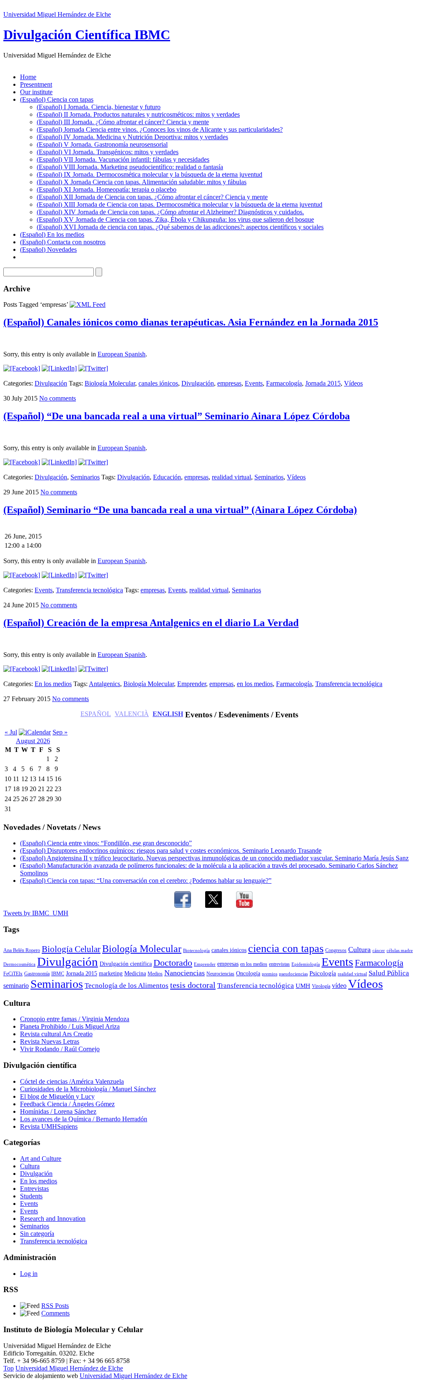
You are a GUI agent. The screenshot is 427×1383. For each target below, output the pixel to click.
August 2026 (33, 740)
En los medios (53, 683)
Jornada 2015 (323, 383)
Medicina (135, 973)
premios (269, 974)
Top (8, 1368)
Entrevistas (34, 1188)
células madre (400, 950)
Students (31, 1196)
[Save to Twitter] (93, 368)
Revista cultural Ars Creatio (56, 1033)
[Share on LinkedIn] (59, 368)
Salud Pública (389, 973)
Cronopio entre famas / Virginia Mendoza (74, 1018)
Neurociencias (220, 974)
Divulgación (51, 383)
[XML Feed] (87, 304)
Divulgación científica (126, 964)
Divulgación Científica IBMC (86, 34)
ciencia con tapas (286, 948)
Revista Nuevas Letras (49, 1041)
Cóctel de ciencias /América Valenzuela (72, 1081)
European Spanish (122, 354)
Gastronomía (37, 974)
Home (28, 76)
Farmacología (284, 383)
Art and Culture (40, 1158)
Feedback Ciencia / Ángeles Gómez (67, 1103)
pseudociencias (293, 974)
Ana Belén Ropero (21, 950)
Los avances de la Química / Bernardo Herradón (83, 1118)
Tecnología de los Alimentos (126, 986)
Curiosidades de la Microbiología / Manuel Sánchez (88, 1088)
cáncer (378, 950)
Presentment (36, 84)
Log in (29, 1273)
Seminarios (85, 477)
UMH (303, 985)
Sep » (60, 732)
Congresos (336, 950)
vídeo (339, 986)
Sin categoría (37, 1233)
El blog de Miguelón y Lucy (57, 1096)
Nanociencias (184, 973)
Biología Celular (71, 949)
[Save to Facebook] (21, 368)
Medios (155, 974)
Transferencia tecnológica (89, 590)
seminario (16, 986)
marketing (111, 973)
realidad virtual (231, 477)
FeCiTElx (13, 974)
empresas (229, 383)
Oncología (248, 973)
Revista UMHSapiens (49, 1126)
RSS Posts (55, 1305)
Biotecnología (196, 950)
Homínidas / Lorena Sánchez (58, 1111)
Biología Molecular (110, 383)
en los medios (255, 683)
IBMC (57, 974)
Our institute (36, 91)
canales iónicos (158, 383)
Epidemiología (305, 964)
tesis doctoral (193, 985)
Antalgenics (104, 683)
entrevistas (279, 964)
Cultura (359, 949)
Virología (321, 986)
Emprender (191, 683)
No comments (57, 398)
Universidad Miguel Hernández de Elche (57, 14)
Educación (167, 477)
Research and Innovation (52, 1218)
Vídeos (353, 383)
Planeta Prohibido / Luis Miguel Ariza (70, 1026)
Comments (55, 1313)
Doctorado (172, 963)
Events (254, 383)
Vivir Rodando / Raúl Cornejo (60, 1048)
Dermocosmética (19, 964)
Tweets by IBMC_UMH (35, 913)
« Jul (11, 732)
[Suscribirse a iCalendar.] (35, 732)
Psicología (322, 973)
